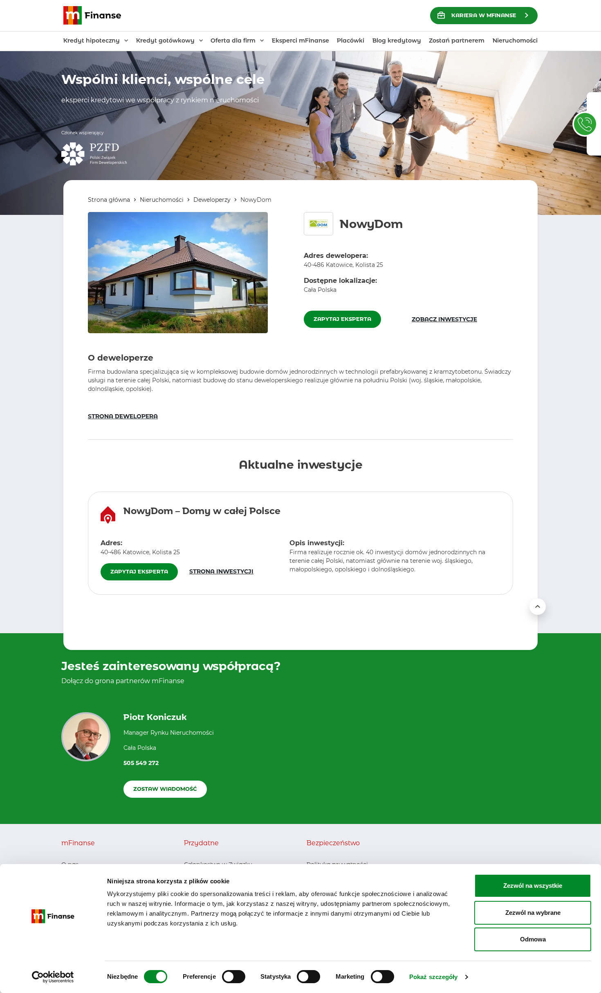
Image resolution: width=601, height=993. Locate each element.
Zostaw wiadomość (165, 788)
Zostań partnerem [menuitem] (456, 40)
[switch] (233, 976)
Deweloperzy (212, 199)
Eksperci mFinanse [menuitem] (300, 40)
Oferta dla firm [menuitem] (233, 40)
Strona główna (109, 199)
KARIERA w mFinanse (483, 15)
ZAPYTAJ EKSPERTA (342, 319)
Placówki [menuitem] (350, 40)
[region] (300, 543)
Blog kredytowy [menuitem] (396, 40)
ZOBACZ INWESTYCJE (444, 319)
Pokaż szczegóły (433, 976)
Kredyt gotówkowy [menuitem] (165, 40)
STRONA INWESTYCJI (221, 571)
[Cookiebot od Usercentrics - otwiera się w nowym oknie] (53, 977)
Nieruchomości (162, 199)
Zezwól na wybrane (533, 912)
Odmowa (533, 939)
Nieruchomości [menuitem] (515, 40)
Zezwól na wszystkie (532, 885)
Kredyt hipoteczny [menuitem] (91, 40)
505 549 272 (141, 763)
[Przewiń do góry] (537, 606)
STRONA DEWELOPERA (123, 416)
